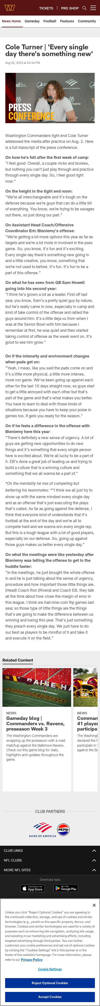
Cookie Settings (50, 969)
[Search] (84, 8)
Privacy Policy (31, 960)
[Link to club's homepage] (10, 6)
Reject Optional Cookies (50, 983)
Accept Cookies (50, 997)
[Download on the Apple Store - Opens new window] (32, 889)
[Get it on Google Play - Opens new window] (65, 891)
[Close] (94, 905)
